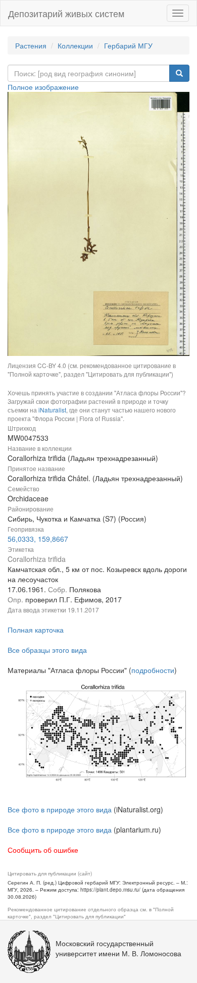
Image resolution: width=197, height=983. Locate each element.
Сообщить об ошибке (43, 850)
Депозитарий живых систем (66, 13)
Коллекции (75, 45)
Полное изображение (43, 87)
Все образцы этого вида (47, 650)
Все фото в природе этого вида (60, 809)
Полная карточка (36, 630)
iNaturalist (52, 409)
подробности (152, 670)
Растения (30, 45)
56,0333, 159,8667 (38, 539)
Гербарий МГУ (128, 45)
